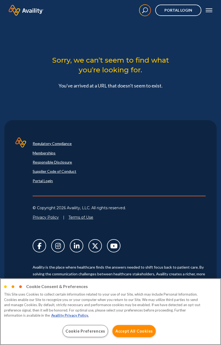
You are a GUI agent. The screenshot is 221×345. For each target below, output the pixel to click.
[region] (110, 311)
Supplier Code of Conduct (54, 171)
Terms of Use (80, 217)
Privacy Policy (46, 217)
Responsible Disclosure (52, 162)
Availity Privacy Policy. (70, 315)
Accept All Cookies (134, 331)
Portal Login (178, 10)
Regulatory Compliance (52, 143)
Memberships (44, 153)
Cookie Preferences (85, 331)
